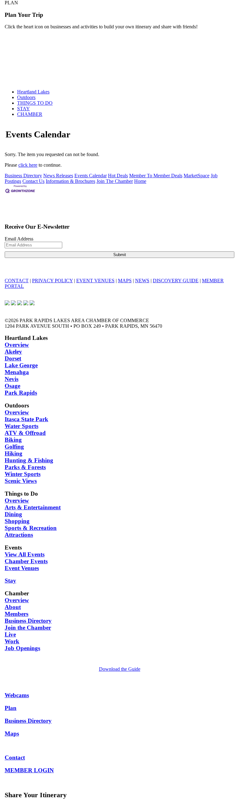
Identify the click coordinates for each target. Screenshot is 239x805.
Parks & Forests (25, 467)
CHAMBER (29, 114)
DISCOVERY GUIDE (176, 280)
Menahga (17, 372)
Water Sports (21, 426)
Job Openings (22, 648)
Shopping (17, 521)
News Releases (58, 175)
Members (16, 614)
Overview (17, 344)
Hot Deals (118, 175)
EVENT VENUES (95, 280)
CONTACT (17, 280)
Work (12, 641)
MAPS (125, 280)
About (13, 607)
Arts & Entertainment (33, 507)
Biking (13, 439)
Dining (13, 514)
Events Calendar (90, 175)
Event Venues (22, 568)
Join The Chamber (114, 181)
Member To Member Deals (155, 175)
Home (140, 181)
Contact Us (33, 181)
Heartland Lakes (33, 91)
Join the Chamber (28, 627)
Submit (119, 254)
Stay (10, 580)
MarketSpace (196, 175)
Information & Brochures (70, 181)
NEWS (142, 280)
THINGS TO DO (35, 103)
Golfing (14, 446)
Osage (12, 386)
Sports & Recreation (31, 528)
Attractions (19, 534)
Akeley (13, 351)
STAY (23, 108)
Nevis (11, 379)
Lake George (21, 365)
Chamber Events (26, 561)
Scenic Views (21, 481)
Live (10, 634)
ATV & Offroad (25, 433)
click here (27, 165)
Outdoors (26, 97)
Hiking (13, 453)
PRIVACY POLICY (52, 280)
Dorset (13, 358)
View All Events (25, 554)
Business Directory (23, 175)
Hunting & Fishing (29, 460)
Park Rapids (21, 392)
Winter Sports (22, 474)
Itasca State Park (26, 419)
